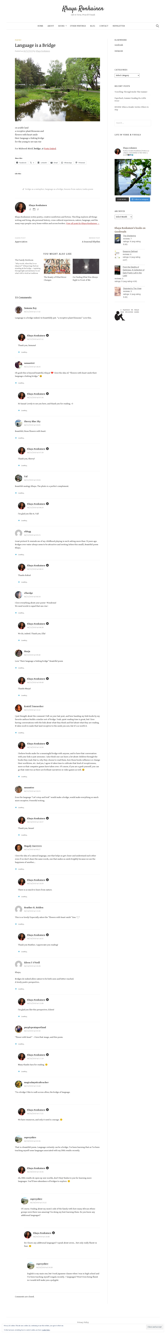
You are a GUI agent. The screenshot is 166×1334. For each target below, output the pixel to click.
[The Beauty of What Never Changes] (57, 266)
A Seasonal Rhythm (91, 241)
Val (25, 476)
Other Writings (78, 26)
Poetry (18, 40)
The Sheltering (129, 235)
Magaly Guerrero (33, 846)
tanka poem (88, 189)
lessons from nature (73, 189)
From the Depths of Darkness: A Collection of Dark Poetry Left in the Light (133, 271)
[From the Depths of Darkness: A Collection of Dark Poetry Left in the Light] (119, 270)
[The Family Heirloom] (29, 267)
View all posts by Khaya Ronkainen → (82, 223)
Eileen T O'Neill (32, 962)
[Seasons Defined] (119, 254)
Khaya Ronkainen (83, 8)
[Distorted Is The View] (119, 291)
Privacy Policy (83, 1322)
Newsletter (119, 26)
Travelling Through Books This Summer (131, 92)
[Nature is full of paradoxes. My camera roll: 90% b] (133, 177)
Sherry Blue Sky (32, 421)
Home (40, 26)
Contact (103, 26)
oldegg (27, 531)
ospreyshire (30, 1137)
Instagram (119, 51)
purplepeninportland (35, 1027)
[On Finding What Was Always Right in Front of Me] (86, 266)
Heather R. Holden (33, 907)
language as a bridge (54, 189)
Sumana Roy (30, 308)
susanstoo (29, 787)
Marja (27, 651)
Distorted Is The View (132, 288)
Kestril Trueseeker (34, 706)
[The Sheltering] (119, 238)
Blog (92, 26)
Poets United (50, 148)
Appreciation (21, 241)
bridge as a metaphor (34, 189)
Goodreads (119, 45)
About (51, 26)
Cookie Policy (46, 1330)
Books (61, 26)
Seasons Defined (130, 251)
